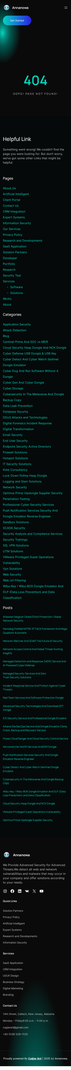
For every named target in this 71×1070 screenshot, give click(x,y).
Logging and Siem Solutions (22, 481)
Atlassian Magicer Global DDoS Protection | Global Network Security (32, 618)
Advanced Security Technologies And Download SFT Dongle (33, 708)
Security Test (12, 275)
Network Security (15, 487)
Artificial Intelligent (16, 194)
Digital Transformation (18, 429)
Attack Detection (14, 330)
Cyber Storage (13, 388)
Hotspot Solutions (15, 458)
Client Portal (11, 200)
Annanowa (20, 7)
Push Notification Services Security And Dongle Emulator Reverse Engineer (30, 756)
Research (9, 269)
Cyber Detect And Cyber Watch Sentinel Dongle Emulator (31, 769)
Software (16, 287)
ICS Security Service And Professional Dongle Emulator (35, 718)
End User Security (15, 440)
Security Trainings (15, 539)
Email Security (13, 435)
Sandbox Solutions (16, 522)
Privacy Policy (12, 235)
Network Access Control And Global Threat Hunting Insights (33, 651)
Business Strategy (13, 981)
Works (7, 298)
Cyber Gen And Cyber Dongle (23, 382)
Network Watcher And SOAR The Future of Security (33, 641)
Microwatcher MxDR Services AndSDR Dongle (29, 746)
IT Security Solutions (17, 464)
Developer (10, 258)
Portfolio (9, 264)
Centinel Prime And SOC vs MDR (25, 342)
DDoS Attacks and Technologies (25, 417)
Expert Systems (14, 217)
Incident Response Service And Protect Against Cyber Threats (34, 687)
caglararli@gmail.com (15, 1027)
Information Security (17, 223)
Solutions (16, 293)
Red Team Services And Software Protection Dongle (33, 697)
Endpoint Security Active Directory (27, 446)
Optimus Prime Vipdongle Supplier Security (32, 493)
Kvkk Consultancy (15, 470)
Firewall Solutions (15, 452)
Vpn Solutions (12, 568)
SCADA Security (14, 528)
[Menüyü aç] (66, 7)
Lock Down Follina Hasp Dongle (25, 475)
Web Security (12, 574)
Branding (8, 994)
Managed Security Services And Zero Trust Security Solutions (24, 675)
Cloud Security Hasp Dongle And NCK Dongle (34, 347)
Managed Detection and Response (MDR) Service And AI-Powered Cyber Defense (34, 663)
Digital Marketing (13, 988)
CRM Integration (14, 211)
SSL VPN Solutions (16, 545)
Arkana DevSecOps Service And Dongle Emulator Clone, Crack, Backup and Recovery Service (35, 728)
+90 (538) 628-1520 (15, 1034)
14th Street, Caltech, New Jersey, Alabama (28, 1013)
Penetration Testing (16, 499)
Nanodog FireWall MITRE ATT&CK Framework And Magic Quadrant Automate (35, 630)
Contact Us (11, 205)
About (7, 304)
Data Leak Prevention (18, 406)
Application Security (17, 324)
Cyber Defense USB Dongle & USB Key (29, 353)
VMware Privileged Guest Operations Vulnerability (32, 811)
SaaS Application (14, 246)
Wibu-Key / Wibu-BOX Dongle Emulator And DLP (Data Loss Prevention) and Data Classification (33, 592)
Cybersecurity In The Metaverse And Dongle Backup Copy (33, 781)
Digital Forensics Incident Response (27, 423)
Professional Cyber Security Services (28, 504)
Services (9, 281)
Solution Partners (15, 252)
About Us (9, 188)
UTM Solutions (13, 551)
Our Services (11, 229)
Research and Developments (22, 240)
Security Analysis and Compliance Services (32, 534)
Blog (6, 336)
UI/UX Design (11, 975)
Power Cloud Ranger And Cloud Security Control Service (35, 738)
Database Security (15, 411)
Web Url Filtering (14, 580)
